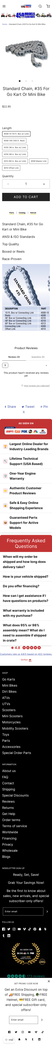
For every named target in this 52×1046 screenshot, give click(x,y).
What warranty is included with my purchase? (23, 613)
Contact (8, 783)
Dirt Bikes (9, 691)
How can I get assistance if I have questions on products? (25, 598)
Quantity (8, 176)
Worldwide (10, 832)
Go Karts (8, 679)
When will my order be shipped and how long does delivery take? (24, 562)
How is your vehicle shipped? (25, 576)
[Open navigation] (4, 6)
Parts (11, 213)
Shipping (8, 789)
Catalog (22, 213)
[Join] (47, 911)
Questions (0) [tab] (37, 357)
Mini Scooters (12, 716)
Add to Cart (26, 197)
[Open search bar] (40, 6)
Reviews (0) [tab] (14, 357)
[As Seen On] (26, 954)
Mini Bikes (9, 685)
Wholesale (10, 850)
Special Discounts (15, 795)
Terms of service (14, 826)
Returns (8, 808)
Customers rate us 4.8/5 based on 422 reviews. (26, 654)
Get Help (8, 814)
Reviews (8, 801)
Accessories (11, 747)
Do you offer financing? (21, 586)
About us (9, 771)
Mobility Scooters (15, 728)
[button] (26, 54)
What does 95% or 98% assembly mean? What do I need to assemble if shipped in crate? (24, 632)
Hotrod (33, 213)
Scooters (9, 710)
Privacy (7, 844)
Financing (9, 838)
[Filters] (5, 365)
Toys (5, 734)
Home (4, 24)
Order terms (11, 820)
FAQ (5, 777)
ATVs (6, 698)
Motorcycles (11, 722)
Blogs (6, 857)
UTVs (6, 704)
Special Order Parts (16, 753)
